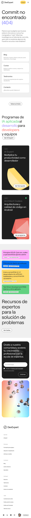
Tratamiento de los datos (9, 370)
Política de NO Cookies (8, 502)
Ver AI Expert (8, 138)
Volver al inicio (15, 104)
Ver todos (6, 330)
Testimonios (6, 482)
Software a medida (8, 454)
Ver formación (20, 186)
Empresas (6, 444)
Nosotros (6, 479)
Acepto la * (14, 368)
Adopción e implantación (9, 450)
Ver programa (20, 235)
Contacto (6, 486)
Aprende (5, 434)
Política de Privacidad (17, 368)
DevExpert (6, 476)
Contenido (6, 460)
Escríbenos (26, 515)
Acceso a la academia (8, 489)
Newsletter (6, 470)
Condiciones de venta (8, 498)
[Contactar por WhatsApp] (19, 515)
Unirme (22, 374)
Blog (5, 463)
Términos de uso (7, 508)
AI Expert (23, 2)
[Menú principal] (28, 2)
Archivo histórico (7, 466)
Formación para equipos (9, 447)
